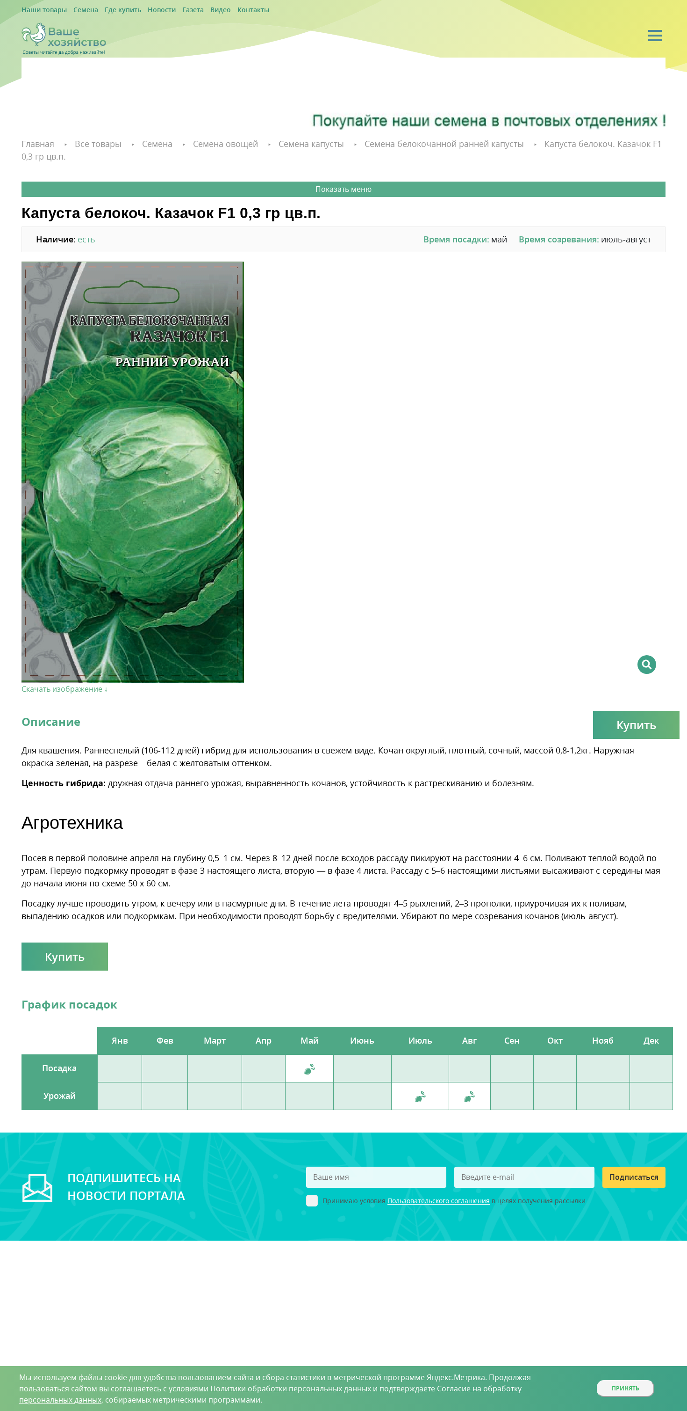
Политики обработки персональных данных (290, 1388)
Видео (192, 10)
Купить (636, 710)
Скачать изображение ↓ (64, 675)
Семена (76, 10)
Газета (168, 10)
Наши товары (40, 10)
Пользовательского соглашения (438, 1187)
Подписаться (633, 1163)
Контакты (221, 10)
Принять (625, 1388)
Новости (141, 10)
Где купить (108, 10)
